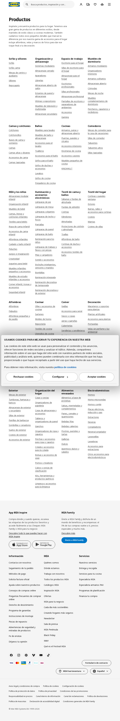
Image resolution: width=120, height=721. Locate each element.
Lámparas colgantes (45, 211)
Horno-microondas (97, 399)
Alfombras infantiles (18, 239)
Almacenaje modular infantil (18, 198)
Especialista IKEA (87, 579)
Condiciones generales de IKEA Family (79, 701)
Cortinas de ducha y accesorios (70, 246)
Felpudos (13, 311)
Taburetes (92, 143)
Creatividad (14, 258)
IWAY (46, 640)
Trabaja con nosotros (54, 573)
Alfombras (14, 306)
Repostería (40, 324)
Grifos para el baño (44, 160)
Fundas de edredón (70, 207)
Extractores (93, 417)
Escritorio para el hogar (72, 63)
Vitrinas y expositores (45, 101)
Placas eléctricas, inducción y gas (96, 411)
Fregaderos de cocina (45, 183)
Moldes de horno (43, 319)
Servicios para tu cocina (90, 573)
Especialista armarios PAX (91, 585)
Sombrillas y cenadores (20, 425)
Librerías (39, 80)
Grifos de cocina (42, 178)
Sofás (11, 63)
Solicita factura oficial (19, 579)
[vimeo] (33, 655)
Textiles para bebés (18, 221)
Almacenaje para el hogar (70, 77)
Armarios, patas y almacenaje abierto (70, 132)
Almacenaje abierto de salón (46, 87)
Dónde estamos (51, 568)
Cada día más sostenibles (56, 607)
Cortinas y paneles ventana (96, 198)
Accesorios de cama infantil (18, 233)
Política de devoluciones (97, 696)
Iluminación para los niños (44, 241)
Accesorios (66, 112)
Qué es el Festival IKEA (55, 646)
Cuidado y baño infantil (20, 244)
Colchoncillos (15, 135)
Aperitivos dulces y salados (70, 450)
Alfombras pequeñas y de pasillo (19, 317)
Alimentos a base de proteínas (71, 399)
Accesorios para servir (71, 311)
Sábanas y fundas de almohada (71, 201)
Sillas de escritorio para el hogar (72, 69)
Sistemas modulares (45, 65)
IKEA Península (51, 629)
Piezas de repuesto (18, 621)
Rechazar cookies (23, 377)
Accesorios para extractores (95, 448)
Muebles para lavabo (45, 130)
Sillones (12, 80)
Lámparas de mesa (44, 206)
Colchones (14, 130)
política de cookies (65, 367)
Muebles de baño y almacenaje (44, 137)
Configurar (58, 377)
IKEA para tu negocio (54, 601)
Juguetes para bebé (18, 263)
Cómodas (92, 88)
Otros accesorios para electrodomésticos (98, 456)
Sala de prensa (51, 624)
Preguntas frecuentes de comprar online (25, 598)
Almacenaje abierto (97, 83)
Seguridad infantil (17, 292)
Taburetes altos (95, 147)
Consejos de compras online (22, 590)
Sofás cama (14, 67)
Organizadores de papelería (43, 404)
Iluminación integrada (45, 277)
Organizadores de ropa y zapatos (47, 433)
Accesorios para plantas (99, 319)
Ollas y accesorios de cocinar (45, 308)
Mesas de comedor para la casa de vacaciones (99, 132)
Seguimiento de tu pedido (21, 568)
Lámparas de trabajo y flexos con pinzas (46, 248)
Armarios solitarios (97, 78)
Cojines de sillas (95, 226)
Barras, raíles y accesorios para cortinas (99, 210)
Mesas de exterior (17, 394)
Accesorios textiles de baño (71, 253)
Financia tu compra (88, 596)
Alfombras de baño (70, 239)
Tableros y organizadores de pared (46, 420)
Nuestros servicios (88, 562)
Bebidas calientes (69, 426)
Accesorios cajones (70, 155)
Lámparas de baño (44, 234)
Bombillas (39, 272)
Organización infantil (18, 204)
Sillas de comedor (96, 138)
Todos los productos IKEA (56, 579)
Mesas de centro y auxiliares (17, 74)
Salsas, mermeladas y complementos (71, 407)
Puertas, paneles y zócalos (70, 140)
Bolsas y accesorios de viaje (46, 456)
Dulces (64, 444)
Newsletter (49, 618)
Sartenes (39, 314)
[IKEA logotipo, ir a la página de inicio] (14, 4)
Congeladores (94, 426)
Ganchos (39, 426)
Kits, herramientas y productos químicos (44, 477)
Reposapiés (14, 85)
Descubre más (68, 533)
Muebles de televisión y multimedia (46, 107)
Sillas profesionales (70, 91)
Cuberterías (66, 325)
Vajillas (64, 306)
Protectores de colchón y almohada (72, 228)
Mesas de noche (95, 93)
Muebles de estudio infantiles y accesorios (19, 278)
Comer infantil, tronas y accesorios (20, 286)
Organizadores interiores (95, 72)
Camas (12, 147)
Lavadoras (93, 441)
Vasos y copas (68, 316)
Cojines (91, 216)
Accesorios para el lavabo (44, 144)
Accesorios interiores (71, 146)
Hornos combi (94, 404)
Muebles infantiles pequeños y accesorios (20, 270)
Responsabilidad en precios (20, 696)
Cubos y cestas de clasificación (44, 469)
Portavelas (93, 324)
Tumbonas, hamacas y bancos (19, 401)
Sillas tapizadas (95, 152)
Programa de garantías (20, 610)
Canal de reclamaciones (74, 696)
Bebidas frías (67, 421)
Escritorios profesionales (67, 85)
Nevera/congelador (97, 431)
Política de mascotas (17, 701)
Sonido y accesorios (44, 259)
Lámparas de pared (44, 229)
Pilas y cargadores (43, 255)
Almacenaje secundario (46, 114)
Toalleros (39, 151)
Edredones (66, 216)
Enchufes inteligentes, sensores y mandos (45, 266)
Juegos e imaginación (19, 253)
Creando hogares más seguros (58, 612)
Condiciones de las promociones (74, 691)
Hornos (91, 394)
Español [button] (101, 671)
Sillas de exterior (16, 415)
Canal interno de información (48, 696)
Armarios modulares (97, 65)
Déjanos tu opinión (18, 641)
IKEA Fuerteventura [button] (72, 671)
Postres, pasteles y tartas (70, 433)
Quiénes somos (51, 562)
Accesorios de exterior (19, 439)
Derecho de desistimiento (21, 605)
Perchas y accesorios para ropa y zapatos (45, 441)
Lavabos (39, 173)
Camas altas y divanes (19, 152)
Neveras (92, 422)
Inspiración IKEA (51, 590)
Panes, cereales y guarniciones (69, 415)
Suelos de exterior (17, 430)
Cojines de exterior (18, 434)
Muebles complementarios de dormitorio (98, 101)
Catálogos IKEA (51, 585)
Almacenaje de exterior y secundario (20, 409)
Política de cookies (51, 686)
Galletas (65, 439)
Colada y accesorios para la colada (44, 448)
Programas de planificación (92, 590)
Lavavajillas (93, 436)
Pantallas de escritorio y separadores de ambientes (72, 104)
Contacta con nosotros (20, 562)
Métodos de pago (17, 573)
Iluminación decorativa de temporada (46, 284)
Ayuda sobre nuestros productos (24, 585)
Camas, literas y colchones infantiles (18, 215)
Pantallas (39, 224)
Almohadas (66, 221)
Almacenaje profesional (72, 96)
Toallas (64, 234)
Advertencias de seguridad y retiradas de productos (22, 629)
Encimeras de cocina (71, 151)
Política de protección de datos (22, 691)
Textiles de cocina (43, 328)
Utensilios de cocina (44, 333)
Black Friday (49, 635)
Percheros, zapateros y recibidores (99, 111)
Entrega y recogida (88, 568)
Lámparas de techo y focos (45, 218)
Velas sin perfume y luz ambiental (98, 330)
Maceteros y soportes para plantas (98, 308)
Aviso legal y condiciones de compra (24, 686)
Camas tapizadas (17, 162)
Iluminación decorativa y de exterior (46, 292)
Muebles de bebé (17, 209)
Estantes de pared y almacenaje (44, 95)
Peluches (13, 249)
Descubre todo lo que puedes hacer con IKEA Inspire (28, 535)
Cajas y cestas (42, 397)
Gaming (65, 117)
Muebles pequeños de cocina (71, 162)
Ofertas (47, 596)
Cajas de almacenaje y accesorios (45, 412)
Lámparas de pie (43, 202)
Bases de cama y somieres (17, 141)
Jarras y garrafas (69, 320)
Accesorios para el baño (46, 155)
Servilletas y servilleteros (73, 330)
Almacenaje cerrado (44, 70)
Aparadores (40, 75)
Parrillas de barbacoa (19, 420)
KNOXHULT (66, 168)
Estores (91, 204)
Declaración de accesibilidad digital (45, 701)
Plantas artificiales (96, 314)
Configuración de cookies (73, 686)
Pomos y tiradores (44, 462)
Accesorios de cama (18, 157)
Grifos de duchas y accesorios (44, 167)
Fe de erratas (15, 636)
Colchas (65, 211)
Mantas (91, 221)
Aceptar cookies (97, 377)
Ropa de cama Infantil (19, 226)
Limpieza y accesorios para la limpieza (45, 485)
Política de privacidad (47, 691)
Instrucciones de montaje (21, 616)
